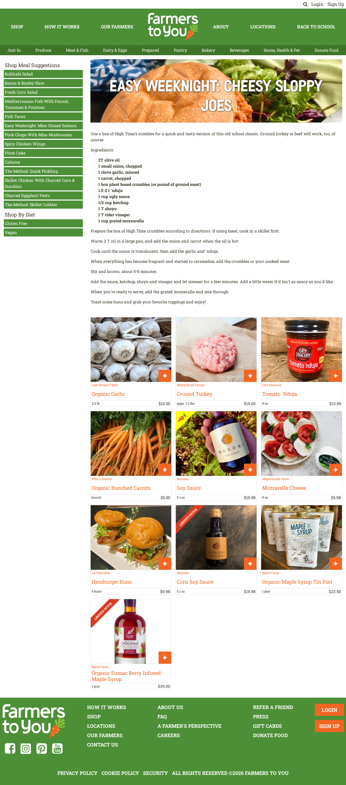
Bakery (208, 50)
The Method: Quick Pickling (31, 171)
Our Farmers (117, 27)
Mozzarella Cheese (284, 488)
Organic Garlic (108, 394)
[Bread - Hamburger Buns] (131, 537)
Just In (14, 50)
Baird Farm (270, 573)
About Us (170, 707)
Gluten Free (16, 223)
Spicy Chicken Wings (25, 143)
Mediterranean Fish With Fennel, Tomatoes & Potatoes (37, 104)
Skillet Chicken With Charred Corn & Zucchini (40, 183)
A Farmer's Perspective (189, 726)
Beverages (239, 50)
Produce (43, 50)
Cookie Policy (120, 773)
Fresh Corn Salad (21, 92)
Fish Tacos (15, 116)
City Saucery (271, 385)
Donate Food (327, 50)
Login (317, 4)
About (221, 27)
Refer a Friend (273, 707)
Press (260, 716)
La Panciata (101, 573)
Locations (263, 27)
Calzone (12, 162)
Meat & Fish (77, 50)
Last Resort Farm (105, 385)
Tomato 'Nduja (279, 394)
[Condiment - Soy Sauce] (216, 443)
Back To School (316, 27)
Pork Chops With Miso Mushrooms (38, 134)
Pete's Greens (102, 479)
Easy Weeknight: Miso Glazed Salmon (41, 125)
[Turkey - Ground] (216, 349)
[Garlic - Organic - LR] (131, 349)
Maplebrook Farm (275, 479)
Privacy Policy (77, 773)
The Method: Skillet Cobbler (31, 204)
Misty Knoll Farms (191, 385)
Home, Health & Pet (282, 50)
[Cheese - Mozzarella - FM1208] (301, 443)
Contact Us (102, 744)
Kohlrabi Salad (19, 73)
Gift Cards (267, 726)
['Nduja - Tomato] (301, 349)
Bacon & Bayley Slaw (24, 83)
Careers (169, 735)
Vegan (11, 232)
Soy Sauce (189, 488)
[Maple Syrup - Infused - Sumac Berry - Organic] (131, 631)
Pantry (180, 50)
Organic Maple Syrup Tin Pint (297, 582)
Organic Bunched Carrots (121, 488)
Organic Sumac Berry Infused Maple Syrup (126, 676)
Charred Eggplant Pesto (27, 195)
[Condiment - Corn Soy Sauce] (216, 537)
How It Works (62, 27)
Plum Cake (15, 152)
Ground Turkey (195, 394)
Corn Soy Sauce (195, 582)
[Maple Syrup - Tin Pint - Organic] (301, 537)
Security (155, 773)
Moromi (183, 479)
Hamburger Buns (112, 582)
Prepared (150, 50)
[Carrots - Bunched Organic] (131, 443)
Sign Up (336, 4)
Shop (17, 27)
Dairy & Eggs (115, 50)
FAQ (162, 716)
